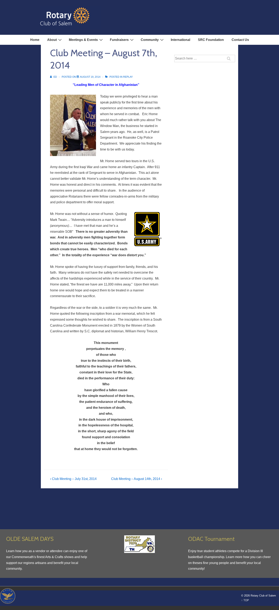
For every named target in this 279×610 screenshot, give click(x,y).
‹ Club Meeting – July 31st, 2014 (73, 479)
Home (34, 40)
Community (150, 40)
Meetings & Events (83, 40)
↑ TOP (245, 600)
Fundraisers (119, 40)
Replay (128, 76)
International (180, 40)
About (52, 40)
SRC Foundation (211, 40)
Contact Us (240, 40)
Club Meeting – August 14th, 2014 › (136, 479)
